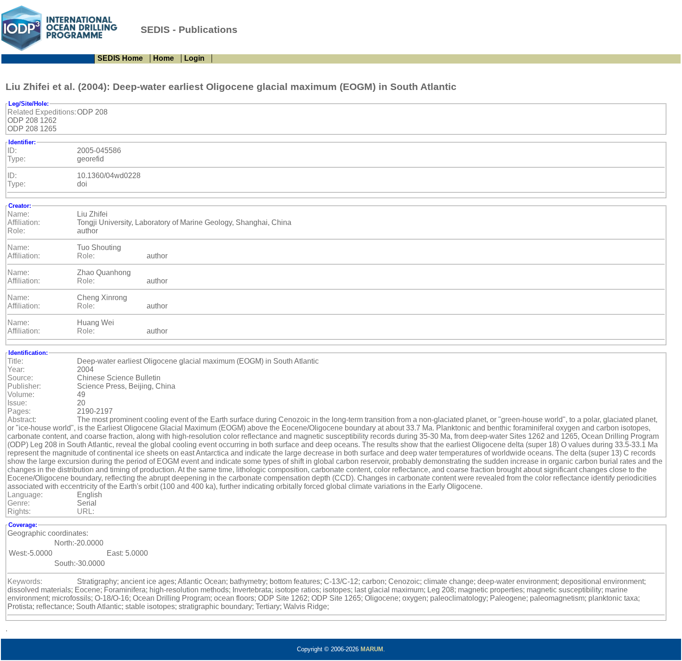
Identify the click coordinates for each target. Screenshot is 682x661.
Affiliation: (23, 222)
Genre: (18, 503)
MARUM (371, 649)
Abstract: (21, 420)
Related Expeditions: (41, 112)
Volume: (20, 394)
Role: (16, 231)
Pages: (19, 411)
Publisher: (24, 386)
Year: (16, 369)
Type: (16, 159)
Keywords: (24, 581)
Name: (18, 214)
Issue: (17, 403)
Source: (20, 378)
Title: (15, 361)
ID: (12, 150)
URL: (85, 511)
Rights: (19, 511)
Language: (25, 495)
